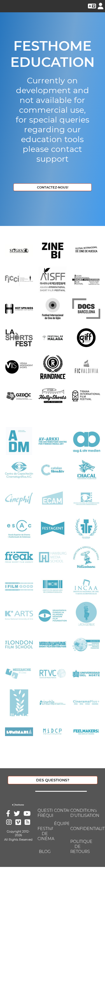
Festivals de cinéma (45, 833)
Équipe (61, 823)
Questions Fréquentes (45, 813)
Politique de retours (77, 846)
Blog (45, 851)
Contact (61, 810)
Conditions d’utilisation (77, 813)
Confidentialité (77, 828)
